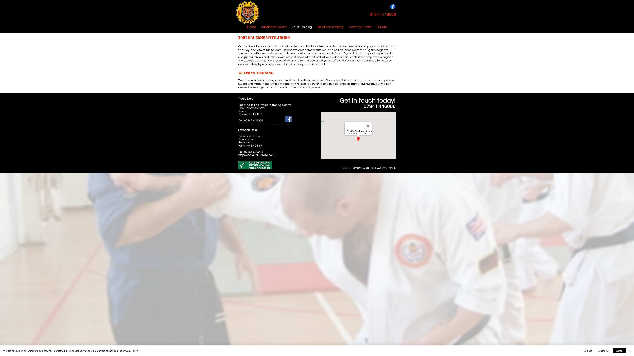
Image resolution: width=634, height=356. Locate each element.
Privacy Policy (389, 168)
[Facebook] (392, 6)
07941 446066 (253, 120)
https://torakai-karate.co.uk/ (257, 155)
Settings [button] (588, 350)
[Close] (630, 350)
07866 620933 (253, 151)
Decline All (603, 350)
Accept (619, 350)
